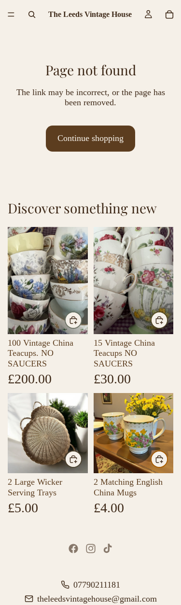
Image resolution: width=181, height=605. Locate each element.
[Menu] (11, 14)
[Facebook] (73, 548)
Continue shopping (90, 138)
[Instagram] (91, 548)
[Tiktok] (107, 548)
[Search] (31, 14)
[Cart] (169, 14)
